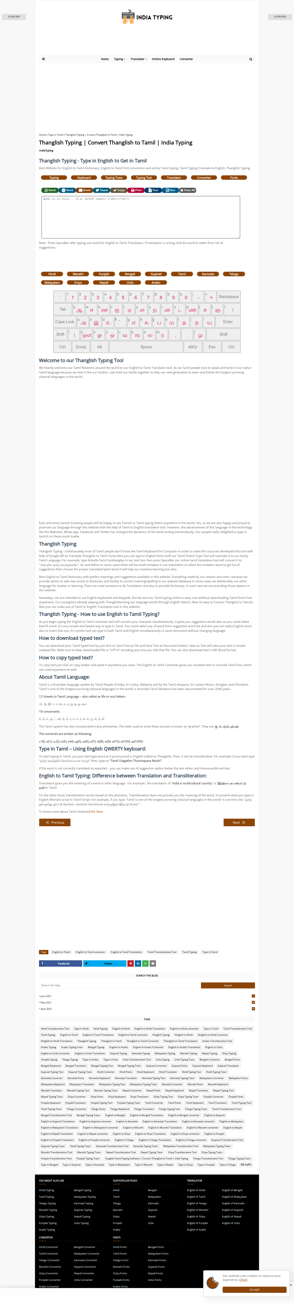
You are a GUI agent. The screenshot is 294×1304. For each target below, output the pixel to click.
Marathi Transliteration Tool (56, 1152)
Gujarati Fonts (179, 1065)
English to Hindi (121, 1028)
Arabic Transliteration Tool (217, 1041)
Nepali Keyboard (174, 1090)
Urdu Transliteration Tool (137, 1059)
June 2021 (147, 996)
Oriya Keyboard (116, 1096)
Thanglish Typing (86, 1041)
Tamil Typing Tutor (51, 1109)
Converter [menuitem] (186, 59)
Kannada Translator (126, 1078)
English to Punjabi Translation (57, 1140)
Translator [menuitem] (137, 59)
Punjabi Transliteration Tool (56, 1158)
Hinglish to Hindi (184, 1034)
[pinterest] (130, 963)
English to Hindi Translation (150, 1028)
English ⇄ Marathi (197, 1210)
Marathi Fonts (195, 1084)
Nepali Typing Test (223, 1090)
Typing (54, 178)
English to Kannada (127, 1121)
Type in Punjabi (206, 1164)
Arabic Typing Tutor (72, 1047)
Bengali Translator (76, 1065)
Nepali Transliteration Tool (121, 1152)
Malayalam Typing (165, 1053)
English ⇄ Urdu (231, 1223)
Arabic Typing (48, 1047)
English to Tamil (61, 952)
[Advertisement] (137, 44)
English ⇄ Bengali (232, 1190)
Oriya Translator (139, 1096)
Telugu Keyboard (119, 1109)
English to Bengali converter (183, 1115)
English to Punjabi (214, 1133)
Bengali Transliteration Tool (56, 1115)
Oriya (78, 282)
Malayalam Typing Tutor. (217, 1146)
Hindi (52, 274)
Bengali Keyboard (51, 1065)
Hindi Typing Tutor (216, 1072)
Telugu (234, 274)
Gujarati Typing (118, 1053)
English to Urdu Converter (55, 1053)
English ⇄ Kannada (233, 1203)
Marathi (78, 274)
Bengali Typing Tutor (129, 1065)
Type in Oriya (185, 1164)
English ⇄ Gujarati (232, 1210)
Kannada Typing (141, 1053)
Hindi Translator (168, 1072)
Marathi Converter (172, 1084)
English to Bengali (115, 1115)
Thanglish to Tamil (111, 1041)
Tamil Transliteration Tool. (226, 1109)
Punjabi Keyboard (50, 1103)
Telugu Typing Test (169, 1109)
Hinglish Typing (161, 1034)
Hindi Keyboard (145, 1072)
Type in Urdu (111, 1059)
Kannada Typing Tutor (182, 1078)
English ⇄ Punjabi (197, 1223)
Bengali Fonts (232, 1059)
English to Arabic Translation (184, 1047)
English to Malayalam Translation (59, 1127)
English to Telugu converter (191, 1140)
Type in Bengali (49, 1164)
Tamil (182, 274)
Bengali (130, 274)
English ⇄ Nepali (231, 1216)
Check (243, 1280)
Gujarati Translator (228, 1065)
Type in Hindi (81, 1028)
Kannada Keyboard (99, 1078)
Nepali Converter (132, 1090)
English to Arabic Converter (148, 1047)
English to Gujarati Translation (58, 1121)
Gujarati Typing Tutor (80, 1072)
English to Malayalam (231, 1121)
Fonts (234, 178)
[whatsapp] (145, 963)
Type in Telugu (228, 1164)
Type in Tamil (55, 134)
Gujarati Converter (156, 1065)
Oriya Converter (77, 1096)
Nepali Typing (209, 1053)
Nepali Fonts (153, 1090)
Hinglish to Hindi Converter (213, 1034)
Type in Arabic (91, 1059)
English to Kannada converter (198, 1121)
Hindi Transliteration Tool (55, 1028)
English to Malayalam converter (100, 1127)
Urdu (130, 282)
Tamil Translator (217, 1103)
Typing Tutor (114, 178)
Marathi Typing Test (78, 1090)
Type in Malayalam (119, 1164)
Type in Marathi (143, 1164)
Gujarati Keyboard (202, 1065)
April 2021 (148, 1009)
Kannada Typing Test (153, 1078)
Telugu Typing (70, 1059)
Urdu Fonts (154, 1280)
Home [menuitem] (105, 59)
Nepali (104, 282)
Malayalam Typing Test (112, 1084)
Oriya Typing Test (163, 1096)
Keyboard (84, 178)
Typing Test (144, 178)
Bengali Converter (210, 1059)
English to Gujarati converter (95, 1121)
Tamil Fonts (174, 1103)
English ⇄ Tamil (196, 1196)
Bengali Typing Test (102, 1065)
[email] (153, 963)
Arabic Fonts (120, 1286)
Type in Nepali (165, 1164)
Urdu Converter (83, 1280)
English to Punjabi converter (94, 1140)
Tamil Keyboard (194, 1103)
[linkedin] (138, 963)
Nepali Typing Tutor (52, 1096)
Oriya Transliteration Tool (182, 1152)
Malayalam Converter (212, 1078)
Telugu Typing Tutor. (239, 1158)
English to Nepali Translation (57, 1133)
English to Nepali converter (93, 1133)
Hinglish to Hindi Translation (56, 1041)
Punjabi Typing (49, 1059)
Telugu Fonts (98, 1109)
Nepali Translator (198, 1090)
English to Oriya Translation (150, 1133)
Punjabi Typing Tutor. (88, 1158)
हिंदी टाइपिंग (246, 1164)
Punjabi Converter (214, 1096)
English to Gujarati (214, 1115)
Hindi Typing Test (191, 1072)
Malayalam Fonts (238, 1078)
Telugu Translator (144, 1109)
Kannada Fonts (76, 1078)
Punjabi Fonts (236, 1096)
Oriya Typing (229, 1053)
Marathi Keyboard (218, 1084)
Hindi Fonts (126, 1072)
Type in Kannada (95, 1164)
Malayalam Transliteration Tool (180, 1146)
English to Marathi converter (202, 1127)
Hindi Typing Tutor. (80, 1146)
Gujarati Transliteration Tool (227, 1140)
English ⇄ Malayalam (234, 1196)
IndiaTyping (46, 150)
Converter (204, 178)
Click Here (96, 811)
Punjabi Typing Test (101, 1103)
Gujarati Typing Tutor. (53, 1146)
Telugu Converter (76, 1109)
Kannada (208, 274)
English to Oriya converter (185, 1133)
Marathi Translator (51, 1090)
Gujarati (156, 274)
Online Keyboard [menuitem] (163, 59)
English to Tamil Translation (126, 952)
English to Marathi (133, 1127)
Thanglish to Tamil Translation (180, 1041)
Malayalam (52, 282)
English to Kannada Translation (160, 1121)
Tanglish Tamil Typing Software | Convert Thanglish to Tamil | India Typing (146, 1158)
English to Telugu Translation (155, 1140)
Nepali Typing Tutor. (152, 1152)
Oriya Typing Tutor (188, 1096)
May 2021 (148, 1002)
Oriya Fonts (97, 1096)
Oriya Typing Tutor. (212, 1152)
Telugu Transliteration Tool (208, 1158)
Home (42, 134)
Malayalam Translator (82, 1084)
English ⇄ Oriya (196, 1216)
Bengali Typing (96, 1047)
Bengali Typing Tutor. (88, 1115)
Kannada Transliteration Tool (112, 1146)
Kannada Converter (52, 1078)
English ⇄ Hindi (196, 1190)
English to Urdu (213, 1047)
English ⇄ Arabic (196, 1229)
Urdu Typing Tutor (184, 1059)
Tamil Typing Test (241, 1103)
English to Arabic (118, 1047)
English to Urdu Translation (90, 1053)
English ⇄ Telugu (197, 1203)
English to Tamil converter (90, 952)
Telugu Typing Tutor (196, 1109)
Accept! (255, 1289)
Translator (174, 178)
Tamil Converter (154, 1103)
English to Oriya (121, 1133)
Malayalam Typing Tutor (143, 1084)
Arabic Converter (49, 1286)
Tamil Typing (189, 952)
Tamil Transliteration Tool (162, 952)
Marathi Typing (188, 1053)
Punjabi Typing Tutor (128, 1103)
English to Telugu (124, 1140)
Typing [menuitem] (118, 59)
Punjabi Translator (75, 1103)
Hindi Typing (100, 1028)
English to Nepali (232, 1127)
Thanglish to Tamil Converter (143, 1041)
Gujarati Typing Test (52, 1072)
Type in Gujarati (72, 1164)
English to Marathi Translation (165, 1127)
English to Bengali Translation (146, 1115)
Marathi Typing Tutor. (89, 1152)
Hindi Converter (106, 1072)
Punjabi (104, 274)
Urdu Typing (162, 1059)
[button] (14, 17)
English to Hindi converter (184, 1028)
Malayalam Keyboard (53, 1084)
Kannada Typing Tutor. (145, 1146)
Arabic (156, 282)
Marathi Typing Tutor (106, 1090)
